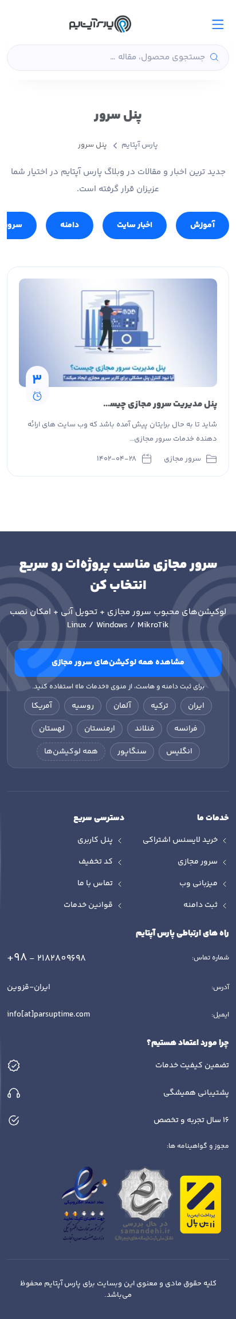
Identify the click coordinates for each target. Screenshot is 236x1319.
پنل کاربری (95, 840)
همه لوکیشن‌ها (71, 751)
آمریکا (42, 706)
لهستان (52, 729)
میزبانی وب (198, 883)
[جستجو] (214, 57)
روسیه (83, 706)
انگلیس (179, 751)
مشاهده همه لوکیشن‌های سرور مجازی (118, 662)
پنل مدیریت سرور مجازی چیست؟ (157, 404)
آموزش (202, 225)
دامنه (69, 225)
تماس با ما (95, 883)
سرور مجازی (198, 862)
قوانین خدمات (88, 905)
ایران (196, 706)
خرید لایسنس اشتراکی (180, 840)
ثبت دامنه (200, 905)
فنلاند (145, 729)
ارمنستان (99, 729)
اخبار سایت (134, 225)
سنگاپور (132, 751)
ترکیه (159, 706)
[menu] (218, 24)
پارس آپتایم (139, 145)
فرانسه (186, 729)
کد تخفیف (95, 862)
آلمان (122, 706)
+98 (46, 958)
